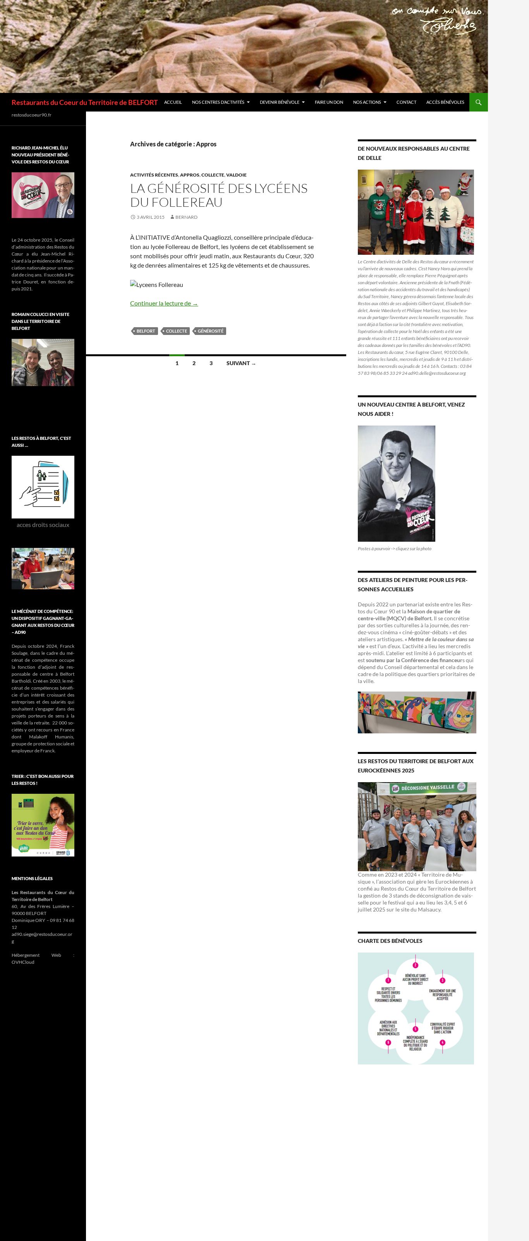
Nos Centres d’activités (218, 102)
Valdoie (236, 175)
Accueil (173, 102)
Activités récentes (154, 175)
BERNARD (186, 217)
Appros (189, 175)
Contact (406, 102)
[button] (17, 377)
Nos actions (367, 102)
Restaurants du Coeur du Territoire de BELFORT (85, 102)
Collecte (212, 175)
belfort (146, 330)
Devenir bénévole (279, 102)
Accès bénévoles (445, 102)
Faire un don (329, 102)
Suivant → (241, 363)
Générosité (210, 330)
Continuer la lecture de (164, 303)
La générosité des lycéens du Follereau (218, 195)
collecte (176, 330)
